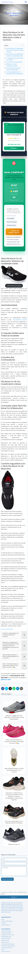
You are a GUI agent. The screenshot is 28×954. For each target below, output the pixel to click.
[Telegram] (17, 688)
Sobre (2, 919)
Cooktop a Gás (5, 942)
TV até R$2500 (10, 218)
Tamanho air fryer (11, 225)
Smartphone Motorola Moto (8, 946)
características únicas (19, 320)
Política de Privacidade (7, 921)
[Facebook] (2, 688)
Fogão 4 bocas (5, 940)
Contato (3, 923)
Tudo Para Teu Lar (7, 2)
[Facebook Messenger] (6, 688)
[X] (10, 688)
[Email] (21, 688)
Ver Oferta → (14, 148)
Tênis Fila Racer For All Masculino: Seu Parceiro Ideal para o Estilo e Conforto (15, 50)
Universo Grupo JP (5, 925)
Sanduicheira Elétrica (6, 931)
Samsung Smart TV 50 (6, 947)
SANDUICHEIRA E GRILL (6, 936)
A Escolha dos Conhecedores (14, 62)
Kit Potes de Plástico (6, 933)
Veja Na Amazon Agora (14, 286)
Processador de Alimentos (7, 944)
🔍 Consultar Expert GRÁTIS (14, 231)
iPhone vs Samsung (11, 222)
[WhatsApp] (14, 688)
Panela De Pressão (5, 938)
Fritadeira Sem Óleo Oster (7, 934)
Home (2, 949)
